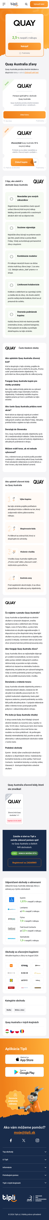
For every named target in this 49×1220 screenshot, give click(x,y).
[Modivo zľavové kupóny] (25, 980)
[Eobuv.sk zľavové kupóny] (38, 965)
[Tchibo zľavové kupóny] (38, 973)
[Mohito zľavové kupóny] (11, 973)
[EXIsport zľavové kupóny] (11, 988)
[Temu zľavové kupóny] (11, 965)
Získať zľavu (24, 115)
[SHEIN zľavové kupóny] (25, 973)
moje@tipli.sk (24, 1132)
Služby (9, 1010)
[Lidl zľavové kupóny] (11, 980)
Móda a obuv (19, 1010)
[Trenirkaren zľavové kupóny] (38, 988)
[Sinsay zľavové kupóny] (25, 965)
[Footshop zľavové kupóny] (38, 980)
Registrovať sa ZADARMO (24, 862)
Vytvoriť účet (39, 4)
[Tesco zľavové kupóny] (25, 988)
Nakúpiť (24, 46)
